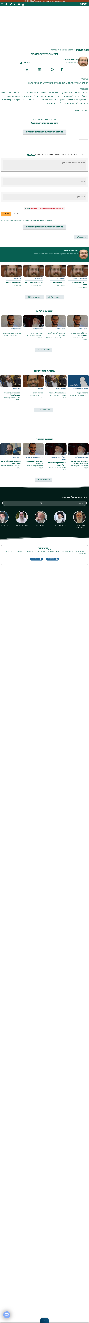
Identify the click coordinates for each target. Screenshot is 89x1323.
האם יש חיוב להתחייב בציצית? (44, 123)
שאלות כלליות (81, 237)
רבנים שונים (84, 395)
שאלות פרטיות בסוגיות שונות (58, 458)
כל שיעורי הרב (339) (55, 297)
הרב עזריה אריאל (60, 395)
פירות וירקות (60, 279)
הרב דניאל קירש (82, 338)
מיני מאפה (17, 389)
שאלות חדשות (44, 439)
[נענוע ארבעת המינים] (11, 277)
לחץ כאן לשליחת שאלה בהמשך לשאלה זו (44, 132)
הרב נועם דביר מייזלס (14, 466)
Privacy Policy (33, 220)
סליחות (40, 389)
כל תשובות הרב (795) (35, 297)
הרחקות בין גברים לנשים (34, 457)
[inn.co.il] (23, 4)
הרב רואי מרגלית (38, 395)
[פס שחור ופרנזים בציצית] (11, 327)
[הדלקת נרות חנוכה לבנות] (33, 277)
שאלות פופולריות (44, 371)
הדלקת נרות (39, 279)
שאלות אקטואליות (81, 457)
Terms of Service (44, 220)
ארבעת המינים (16, 279)
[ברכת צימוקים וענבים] (55, 277)
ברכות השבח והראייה (80, 389)
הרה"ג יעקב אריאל (37, 336)
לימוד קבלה (17, 457)
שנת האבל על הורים (80, 279)
